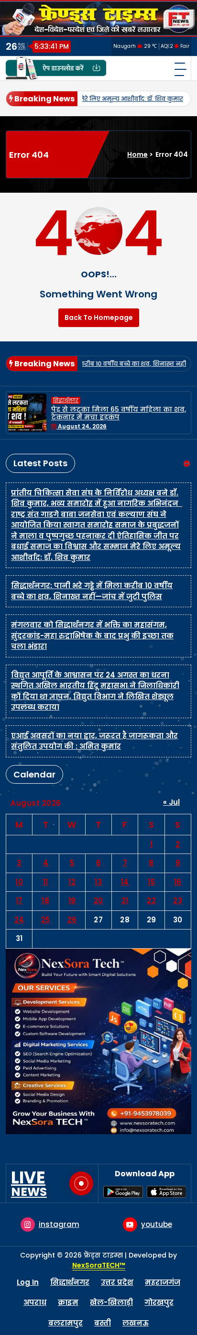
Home (137, 154)
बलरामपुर (65, 1323)
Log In (28, 1282)
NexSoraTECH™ (98, 1265)
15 (151, 882)
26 (72, 920)
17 (19, 901)
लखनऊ (135, 1323)
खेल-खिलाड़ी (111, 1302)
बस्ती (102, 1323)
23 (177, 901)
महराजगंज (162, 1282)
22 (151, 901)
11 (45, 882)
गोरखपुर (159, 1302)
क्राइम (68, 1302)
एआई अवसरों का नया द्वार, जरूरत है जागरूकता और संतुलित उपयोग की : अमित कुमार (94, 741)
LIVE (29, 1183)
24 (19, 920)
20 (98, 901)
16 (178, 882)
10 (19, 882)
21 (125, 901)
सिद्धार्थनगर (75, 400)
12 (72, 882)
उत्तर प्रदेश (117, 1282)
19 (72, 901)
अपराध (34, 1302)
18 (45, 901)
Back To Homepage (99, 317)
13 (98, 882)
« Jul (171, 802)
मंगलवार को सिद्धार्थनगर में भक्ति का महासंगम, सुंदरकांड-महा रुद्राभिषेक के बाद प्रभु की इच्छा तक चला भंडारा (92, 635)
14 (125, 882)
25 (45, 920)
